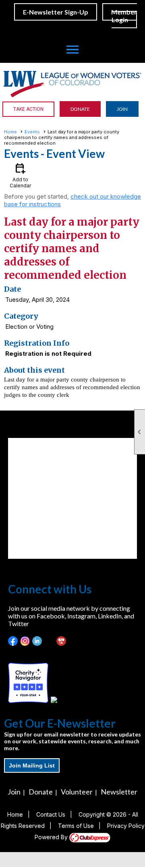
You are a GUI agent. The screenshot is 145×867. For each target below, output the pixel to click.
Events (32, 132)
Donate (41, 791)
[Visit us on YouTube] (61, 641)
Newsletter (119, 791)
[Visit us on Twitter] (49, 641)
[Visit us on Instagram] (25, 641)
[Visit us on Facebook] (13, 641)
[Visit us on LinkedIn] (37, 641)
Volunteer (77, 791)
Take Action (28, 109)
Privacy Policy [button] (126, 825)
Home (10, 132)
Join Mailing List (32, 765)
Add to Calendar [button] (20, 175)
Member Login (124, 15)
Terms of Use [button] (76, 825)
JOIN (122, 109)
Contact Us (50, 814)
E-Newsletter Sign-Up (55, 12)
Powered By (52, 837)
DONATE (80, 109)
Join (14, 791)
